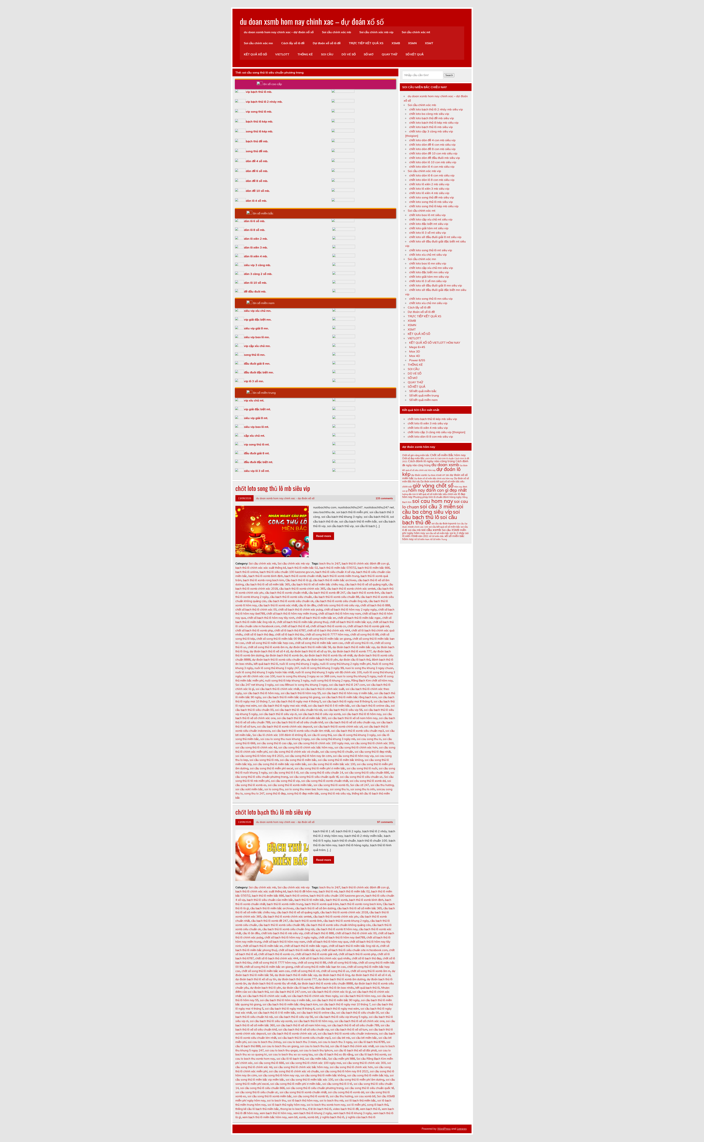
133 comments (384, 498)
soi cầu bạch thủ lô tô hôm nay (361, 714)
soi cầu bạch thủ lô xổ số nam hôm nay (352, 718)
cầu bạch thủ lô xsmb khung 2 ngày (346, 920)
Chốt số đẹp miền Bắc (413, 458)
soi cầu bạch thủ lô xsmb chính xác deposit (284, 726)
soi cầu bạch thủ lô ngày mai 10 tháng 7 (345, 1004)
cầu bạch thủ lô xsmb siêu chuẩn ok (291, 601)
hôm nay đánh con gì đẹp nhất (437, 490)
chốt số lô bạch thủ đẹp (259, 634)
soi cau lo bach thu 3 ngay (335, 1042)
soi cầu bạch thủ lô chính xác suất (322, 689)
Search (449, 75)
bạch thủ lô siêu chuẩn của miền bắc (270, 900)
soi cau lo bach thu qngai (281, 1050)
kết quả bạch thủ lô (266, 664)
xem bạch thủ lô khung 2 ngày (312, 1113)
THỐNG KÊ (305, 54)
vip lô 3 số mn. (254, 381)
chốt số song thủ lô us (335, 971)
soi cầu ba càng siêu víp (432, 509)
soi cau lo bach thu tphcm (316, 1050)
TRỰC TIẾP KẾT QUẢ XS (366, 43)
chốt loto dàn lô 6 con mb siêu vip (431, 175)
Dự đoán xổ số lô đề (327, 43)
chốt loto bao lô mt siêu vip (427, 215)
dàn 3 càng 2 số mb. (258, 274)
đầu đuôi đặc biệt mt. (258, 462)
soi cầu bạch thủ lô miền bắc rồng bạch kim (349, 697)
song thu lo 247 (254, 793)
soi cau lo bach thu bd (314, 1046)
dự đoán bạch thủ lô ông (334, 975)
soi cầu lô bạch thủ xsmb (370, 1054)
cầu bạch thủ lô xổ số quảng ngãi (366, 584)
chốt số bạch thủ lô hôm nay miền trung (291, 613)
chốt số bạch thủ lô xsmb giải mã (368, 626)
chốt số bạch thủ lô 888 (375, 605)
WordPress (444, 1128)
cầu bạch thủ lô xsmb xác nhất (277, 605)
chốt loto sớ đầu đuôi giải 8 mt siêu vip (435, 237)
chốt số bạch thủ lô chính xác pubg (300, 609)
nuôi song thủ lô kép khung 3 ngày (287, 680)
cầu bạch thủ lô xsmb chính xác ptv (335, 916)
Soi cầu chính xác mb (336, 32)
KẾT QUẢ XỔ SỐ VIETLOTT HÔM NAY (434, 342)
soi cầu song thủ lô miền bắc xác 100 (331, 764)
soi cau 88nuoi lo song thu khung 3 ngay (301, 684)
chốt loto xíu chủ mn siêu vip (428, 303)
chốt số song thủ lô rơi (358, 643)
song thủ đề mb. (257, 151)
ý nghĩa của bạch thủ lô (360, 1117)
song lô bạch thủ (377, 1104)
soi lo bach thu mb (331, 1100)
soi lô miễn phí (356, 1104)
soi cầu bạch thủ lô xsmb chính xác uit (338, 726)
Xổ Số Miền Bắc (436, 536)
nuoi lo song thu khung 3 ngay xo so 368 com (305, 676)
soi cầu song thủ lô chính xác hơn (355, 747)
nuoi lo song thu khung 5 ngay (356, 676)
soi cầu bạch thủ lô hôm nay (261, 693)
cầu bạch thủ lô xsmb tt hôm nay (337, 929)
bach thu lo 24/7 (329, 563)
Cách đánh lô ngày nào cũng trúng (431, 461)
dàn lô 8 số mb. (254, 230)
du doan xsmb (445, 464)
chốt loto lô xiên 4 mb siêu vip (429, 193)
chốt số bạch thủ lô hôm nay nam (339, 613)
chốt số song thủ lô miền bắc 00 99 (278, 638)
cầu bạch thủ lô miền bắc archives (334, 580)
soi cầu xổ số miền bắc (437, 533)
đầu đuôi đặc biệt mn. (259, 372)
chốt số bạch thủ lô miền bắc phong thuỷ (302, 622)
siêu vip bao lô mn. (257, 337)
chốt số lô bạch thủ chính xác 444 (328, 630)
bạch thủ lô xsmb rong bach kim (263, 580)
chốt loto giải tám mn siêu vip (429, 276)
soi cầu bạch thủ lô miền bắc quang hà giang (291, 697)
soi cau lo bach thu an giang (280, 1046)
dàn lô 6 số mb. (254, 221)
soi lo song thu (273, 789)
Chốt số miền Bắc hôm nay (448, 455)
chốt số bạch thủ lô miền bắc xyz (350, 622)
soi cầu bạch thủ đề (429, 520)
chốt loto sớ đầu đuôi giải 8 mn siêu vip (435, 285)
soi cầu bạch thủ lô (431, 514)
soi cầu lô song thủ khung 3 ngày (354, 735)
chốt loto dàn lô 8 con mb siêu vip (431, 180)
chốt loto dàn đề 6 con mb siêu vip (432, 144)
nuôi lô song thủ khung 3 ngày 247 (276, 668)
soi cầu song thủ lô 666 (269, 1063)
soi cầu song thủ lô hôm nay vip (353, 756)
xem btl (293, 1117)
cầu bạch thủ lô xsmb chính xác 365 (302, 588)
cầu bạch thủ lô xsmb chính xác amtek (351, 588)
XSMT (429, 43)
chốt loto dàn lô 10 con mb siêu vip (432, 162)
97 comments (385, 821)
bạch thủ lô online (246, 572)
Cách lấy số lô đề (293, 43)
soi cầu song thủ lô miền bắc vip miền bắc (279, 764)
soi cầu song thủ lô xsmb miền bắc (290, 785)
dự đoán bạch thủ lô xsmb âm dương (341, 979)
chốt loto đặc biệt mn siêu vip (429, 272)
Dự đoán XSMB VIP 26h (438, 475)
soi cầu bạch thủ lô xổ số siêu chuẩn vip (349, 722)
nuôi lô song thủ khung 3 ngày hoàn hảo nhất (264, 672)
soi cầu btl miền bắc (364, 1037)
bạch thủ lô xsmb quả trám (322, 904)
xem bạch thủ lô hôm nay (276, 1113)
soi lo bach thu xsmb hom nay (326, 1104)
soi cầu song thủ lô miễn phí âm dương (359, 1079)
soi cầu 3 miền (438, 506)
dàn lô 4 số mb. (256, 200)
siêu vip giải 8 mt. (256, 418)
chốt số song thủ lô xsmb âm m (268, 647)
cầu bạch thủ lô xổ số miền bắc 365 (267, 584)
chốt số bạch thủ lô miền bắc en (316, 618)
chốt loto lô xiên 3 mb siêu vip (429, 188)
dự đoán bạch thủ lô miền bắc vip (354, 647)
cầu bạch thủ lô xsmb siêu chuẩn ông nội (341, 601)
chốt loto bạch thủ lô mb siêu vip (273, 811)
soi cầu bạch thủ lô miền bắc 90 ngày (336, 1000)
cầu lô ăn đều (307, 605)
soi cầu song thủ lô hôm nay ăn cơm (308, 756)
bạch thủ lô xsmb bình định (265, 576)
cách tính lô (431, 458)
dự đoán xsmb (419, 475)
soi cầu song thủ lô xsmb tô (331, 785)
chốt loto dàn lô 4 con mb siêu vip (431, 166)
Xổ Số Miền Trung (438, 539)
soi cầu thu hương (382, 785)
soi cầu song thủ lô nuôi (362, 768)
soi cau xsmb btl (364, 1096)
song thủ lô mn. (254, 355)
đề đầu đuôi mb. (255, 291)
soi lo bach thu (276, 1100)
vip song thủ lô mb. (259, 111)
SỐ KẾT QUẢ (415, 54)
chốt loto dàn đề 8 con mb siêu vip (432, 149)
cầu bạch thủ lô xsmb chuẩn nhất (286, 592)
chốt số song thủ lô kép (342, 962)
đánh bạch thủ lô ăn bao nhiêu (334, 987)
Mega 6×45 (417, 347)
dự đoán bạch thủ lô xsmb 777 (352, 651)
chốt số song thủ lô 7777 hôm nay (327, 634)
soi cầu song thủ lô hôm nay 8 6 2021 (259, 756)
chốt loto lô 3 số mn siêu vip (428, 281)
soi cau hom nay (432, 501)
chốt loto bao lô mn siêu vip (427, 263)
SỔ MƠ (368, 54)
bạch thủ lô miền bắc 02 (302, 567)
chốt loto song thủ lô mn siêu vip (431, 298)
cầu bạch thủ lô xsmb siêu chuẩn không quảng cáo (338, 925)
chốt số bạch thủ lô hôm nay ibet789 (342, 937)
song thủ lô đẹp (276, 793)
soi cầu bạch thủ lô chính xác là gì (329, 991)
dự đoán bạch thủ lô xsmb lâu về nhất (328, 655)
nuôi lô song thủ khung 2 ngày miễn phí (345, 664)
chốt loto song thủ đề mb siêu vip (431, 197)
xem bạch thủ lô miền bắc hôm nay (264, 1117)
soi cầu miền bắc (316, 1058)
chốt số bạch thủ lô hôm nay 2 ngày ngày (350, 609)
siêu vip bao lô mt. (256, 427)
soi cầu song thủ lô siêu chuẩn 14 (321, 772)
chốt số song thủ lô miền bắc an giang (326, 638)
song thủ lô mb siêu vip (335, 793)
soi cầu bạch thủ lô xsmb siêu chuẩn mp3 (357, 730)
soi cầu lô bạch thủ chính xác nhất (352, 1046)
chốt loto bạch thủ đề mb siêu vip (431, 118)
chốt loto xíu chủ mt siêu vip (428, 254)
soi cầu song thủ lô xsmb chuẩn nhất (324, 781)
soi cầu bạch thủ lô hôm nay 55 (301, 693)
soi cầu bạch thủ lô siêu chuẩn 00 (357, 1012)
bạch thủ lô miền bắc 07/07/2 (337, 567)
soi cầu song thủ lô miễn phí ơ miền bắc (320, 768)
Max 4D (414, 356)
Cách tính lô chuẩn (445, 458)
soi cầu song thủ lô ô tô (284, 772)
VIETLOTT (282, 54)
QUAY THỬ (389, 54)
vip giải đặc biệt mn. (258, 319)
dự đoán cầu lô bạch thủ (354, 659)
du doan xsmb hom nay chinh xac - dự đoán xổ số (285, 498)
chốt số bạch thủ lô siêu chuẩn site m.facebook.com (355, 950)
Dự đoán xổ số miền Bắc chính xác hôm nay (433, 478)
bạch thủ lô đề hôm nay (302, 891)
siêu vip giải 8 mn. (256, 328)
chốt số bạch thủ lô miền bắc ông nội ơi (354, 946)
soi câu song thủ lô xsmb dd (368, 781)
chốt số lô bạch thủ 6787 (290, 630)
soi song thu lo (339, 789)
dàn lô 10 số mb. (255, 282)
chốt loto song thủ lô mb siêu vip (272, 488)
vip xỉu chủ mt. (254, 400)
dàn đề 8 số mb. (257, 181)
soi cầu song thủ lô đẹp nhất (373, 751)
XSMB (396, 43)
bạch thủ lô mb (328, 891)
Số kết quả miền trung (424, 395)
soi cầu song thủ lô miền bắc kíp (367, 1075)
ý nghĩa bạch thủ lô (332, 1117)
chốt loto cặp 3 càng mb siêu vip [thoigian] (436, 432)
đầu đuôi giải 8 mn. (257, 363)
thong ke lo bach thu (293, 1109)
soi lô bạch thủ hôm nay (302, 1100)
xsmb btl (312, 1117)
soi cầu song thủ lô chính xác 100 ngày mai (321, 743)
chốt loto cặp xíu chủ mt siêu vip (430, 219)
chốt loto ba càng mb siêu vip (429, 114)
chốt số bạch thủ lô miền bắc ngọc (359, 618)
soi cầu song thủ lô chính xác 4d (256, 747)
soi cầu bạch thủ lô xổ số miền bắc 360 (301, 718)
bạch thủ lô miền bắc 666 (374, 567)
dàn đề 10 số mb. (258, 191)
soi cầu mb (414, 530)
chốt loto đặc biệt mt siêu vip (428, 224)
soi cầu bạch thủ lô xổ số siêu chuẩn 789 (353, 1025)
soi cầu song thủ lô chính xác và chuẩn (294, 751)
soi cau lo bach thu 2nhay (264, 1042)
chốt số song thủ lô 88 (364, 634)
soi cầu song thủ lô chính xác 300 (372, 743)
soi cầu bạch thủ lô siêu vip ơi (278, 714)
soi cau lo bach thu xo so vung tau (290, 1054)
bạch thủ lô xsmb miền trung (341, 576)
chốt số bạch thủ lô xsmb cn (328, 626)
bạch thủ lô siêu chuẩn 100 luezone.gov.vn (287, 572)
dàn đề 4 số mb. (257, 161)
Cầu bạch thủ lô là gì (298, 580)
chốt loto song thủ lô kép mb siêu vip (434, 206)
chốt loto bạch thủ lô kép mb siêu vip (434, 122)
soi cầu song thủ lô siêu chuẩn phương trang (314, 1088)
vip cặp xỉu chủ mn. (257, 346)
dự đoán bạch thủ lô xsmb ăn (284, 655)
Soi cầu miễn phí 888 (341, 1058)
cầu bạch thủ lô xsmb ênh (363, 592)
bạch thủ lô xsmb (337, 900)
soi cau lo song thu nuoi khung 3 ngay (285, 739)
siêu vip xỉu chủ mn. (257, 311)
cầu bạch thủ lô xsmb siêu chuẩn (291, 597)
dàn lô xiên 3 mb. (256, 247)
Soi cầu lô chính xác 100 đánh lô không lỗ (279, 735)
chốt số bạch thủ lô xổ (295, 626)
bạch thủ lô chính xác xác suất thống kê (260, 567)
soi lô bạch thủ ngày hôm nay (286, 1104)
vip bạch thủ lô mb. (259, 92)
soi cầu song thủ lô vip (285, 781)
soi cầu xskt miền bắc (249, 789)
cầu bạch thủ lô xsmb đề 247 (327, 592)
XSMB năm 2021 (419, 536)
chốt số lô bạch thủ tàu (289, 634)
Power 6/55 (417, 360)
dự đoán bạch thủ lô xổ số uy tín (310, 651)
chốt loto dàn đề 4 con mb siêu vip (432, 140)
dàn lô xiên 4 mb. (256, 256)
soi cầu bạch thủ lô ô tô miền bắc (329, 705)
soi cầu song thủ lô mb (264, 760)
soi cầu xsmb (431, 530)
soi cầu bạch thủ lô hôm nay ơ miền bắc (347, 693)
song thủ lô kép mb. (259, 131)
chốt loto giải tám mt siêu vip (428, 228)
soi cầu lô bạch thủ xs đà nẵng (333, 1054)
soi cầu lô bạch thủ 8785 (369, 1042)
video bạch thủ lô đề (346, 1109)
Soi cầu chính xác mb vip (376, 32)
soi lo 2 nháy (457, 533)
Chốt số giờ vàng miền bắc (415, 455)
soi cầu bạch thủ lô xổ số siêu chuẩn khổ (297, 722)
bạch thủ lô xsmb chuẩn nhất (302, 576)
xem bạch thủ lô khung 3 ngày (352, 1113)
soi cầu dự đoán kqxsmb (444, 523)
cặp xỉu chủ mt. (254, 435)
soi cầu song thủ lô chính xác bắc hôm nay (305, 747)
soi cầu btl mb (341, 1037)
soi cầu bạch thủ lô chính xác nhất (277, 689)
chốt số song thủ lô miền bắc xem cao (319, 643)
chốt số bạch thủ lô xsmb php (254, 630)
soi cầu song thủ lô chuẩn (336, 751)
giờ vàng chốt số (433, 485)
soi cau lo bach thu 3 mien (300, 1042)
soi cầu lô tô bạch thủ (290, 1058)
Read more (323, 536)
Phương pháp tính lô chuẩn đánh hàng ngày (437, 497)
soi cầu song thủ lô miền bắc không (340, 760)
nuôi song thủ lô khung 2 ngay (330, 680)
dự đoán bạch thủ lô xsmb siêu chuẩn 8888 (325, 983)
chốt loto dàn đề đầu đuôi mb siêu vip (434, 158)
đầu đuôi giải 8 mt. (257, 453)
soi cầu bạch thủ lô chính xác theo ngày (312, 996)
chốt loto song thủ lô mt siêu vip (430, 250)
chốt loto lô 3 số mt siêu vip (427, 232)
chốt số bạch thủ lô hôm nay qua (327, 941)
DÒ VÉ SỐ (349, 54)
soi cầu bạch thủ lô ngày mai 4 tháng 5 (296, 701)
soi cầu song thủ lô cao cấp (274, 743)
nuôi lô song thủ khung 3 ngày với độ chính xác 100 (328, 672)
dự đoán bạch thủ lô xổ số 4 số (269, 651)
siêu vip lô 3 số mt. (257, 471)
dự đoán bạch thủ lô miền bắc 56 (310, 647)
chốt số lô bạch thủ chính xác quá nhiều (325, 958)
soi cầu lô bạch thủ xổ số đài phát (355, 1050)
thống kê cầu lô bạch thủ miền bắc (257, 1109)
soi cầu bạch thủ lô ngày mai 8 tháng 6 (347, 701)
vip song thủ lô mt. (257, 444)
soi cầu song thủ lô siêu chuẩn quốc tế (313, 777)
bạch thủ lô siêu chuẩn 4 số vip (335, 572)
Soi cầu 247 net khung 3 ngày (254, 684)
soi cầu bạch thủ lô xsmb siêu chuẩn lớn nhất (301, 730)
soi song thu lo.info (362, 789)
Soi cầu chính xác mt (416, 32)
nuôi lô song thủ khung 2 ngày (298, 664)
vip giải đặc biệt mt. (257, 409)
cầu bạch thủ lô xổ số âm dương (315, 908)
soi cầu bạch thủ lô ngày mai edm (337, 1008)
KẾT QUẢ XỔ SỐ (255, 54)
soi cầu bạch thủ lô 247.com (347, 684)
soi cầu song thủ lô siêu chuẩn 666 (366, 772)
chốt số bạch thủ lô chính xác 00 (256, 609)
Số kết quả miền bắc (423, 391)
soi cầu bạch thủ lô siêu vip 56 (343, 710)
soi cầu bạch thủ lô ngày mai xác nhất (282, 705)
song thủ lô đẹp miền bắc (303, 793)
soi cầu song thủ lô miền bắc (298, 760)
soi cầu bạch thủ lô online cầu (370, 705)
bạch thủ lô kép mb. (259, 121)
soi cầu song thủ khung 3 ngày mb (333, 739)
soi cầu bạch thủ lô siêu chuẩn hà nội (298, 710)
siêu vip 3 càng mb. (257, 265)
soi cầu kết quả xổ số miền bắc (444, 526)
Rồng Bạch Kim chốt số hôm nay (372, 680)
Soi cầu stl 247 (359, 785)
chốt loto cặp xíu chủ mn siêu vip (431, 268)
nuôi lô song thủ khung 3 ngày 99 (322, 668)
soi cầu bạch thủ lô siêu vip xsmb (319, 714)
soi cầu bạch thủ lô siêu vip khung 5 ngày (340, 1017)
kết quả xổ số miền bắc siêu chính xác (438, 494)
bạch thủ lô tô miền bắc (309, 900)
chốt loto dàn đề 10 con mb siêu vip (433, 153)
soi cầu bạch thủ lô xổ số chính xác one (359, 1021)
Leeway (462, 1128)
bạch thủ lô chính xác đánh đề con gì (365, 563)
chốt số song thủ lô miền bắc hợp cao (270, 643)
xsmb (302, 1117)
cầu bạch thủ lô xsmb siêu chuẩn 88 (336, 597)
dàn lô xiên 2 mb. (256, 238)
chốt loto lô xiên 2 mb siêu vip (429, 184)
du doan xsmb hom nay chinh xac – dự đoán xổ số (312, 21)
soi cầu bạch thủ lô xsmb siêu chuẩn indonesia (347, 1033)
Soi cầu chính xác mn (258, 43)
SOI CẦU (327, 54)
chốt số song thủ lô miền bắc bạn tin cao (320, 967)
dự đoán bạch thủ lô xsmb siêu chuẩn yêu (278, 659)
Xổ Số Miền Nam (421, 539)
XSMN (412, 43)
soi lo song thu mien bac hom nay (306, 789)
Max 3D (414, 351)
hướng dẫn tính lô (410, 494)
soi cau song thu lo (369, 739)
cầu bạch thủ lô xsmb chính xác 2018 (344, 912)
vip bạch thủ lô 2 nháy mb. (264, 101)
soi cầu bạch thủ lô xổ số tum (348, 1029)
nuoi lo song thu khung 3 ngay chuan (369, 668)
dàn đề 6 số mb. (257, 171)
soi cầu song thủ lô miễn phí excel (271, 768)
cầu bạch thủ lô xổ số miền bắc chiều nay (317, 584)
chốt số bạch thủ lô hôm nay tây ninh (270, 618)
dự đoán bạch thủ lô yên (322, 659)
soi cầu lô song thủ (319, 735)
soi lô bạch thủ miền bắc (360, 1100)
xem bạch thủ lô (370, 1109)
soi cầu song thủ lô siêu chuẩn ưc (361, 777)
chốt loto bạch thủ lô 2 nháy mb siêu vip (436, 109)
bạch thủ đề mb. (257, 141)
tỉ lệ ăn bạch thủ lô (319, 1109)
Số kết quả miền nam (423, 400)
